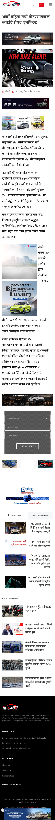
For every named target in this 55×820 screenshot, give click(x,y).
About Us (6, 765)
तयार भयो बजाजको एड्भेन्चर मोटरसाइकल (39, 544)
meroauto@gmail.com (21, 748)
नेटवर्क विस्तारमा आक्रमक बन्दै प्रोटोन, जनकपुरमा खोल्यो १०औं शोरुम (37, 646)
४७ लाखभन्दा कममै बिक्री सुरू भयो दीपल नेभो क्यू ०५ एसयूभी (40, 528)
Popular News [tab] (42, 515)
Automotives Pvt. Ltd (31, 807)
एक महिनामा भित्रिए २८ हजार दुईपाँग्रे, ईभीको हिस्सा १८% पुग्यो (38, 664)
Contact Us (6, 770)
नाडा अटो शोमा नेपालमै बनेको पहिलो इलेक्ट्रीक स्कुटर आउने (39, 581)
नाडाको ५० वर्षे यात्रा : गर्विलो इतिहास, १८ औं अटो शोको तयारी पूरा (38, 628)
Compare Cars (8, 775)
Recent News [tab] (16, 515)
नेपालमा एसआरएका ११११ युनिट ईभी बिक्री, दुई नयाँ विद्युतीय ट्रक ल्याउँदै (39, 561)
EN (41, 5)
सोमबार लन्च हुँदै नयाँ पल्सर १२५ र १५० (38, 609)
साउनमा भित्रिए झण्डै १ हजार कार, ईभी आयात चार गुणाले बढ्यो (38, 682)
